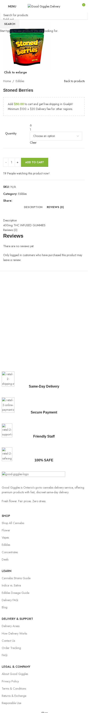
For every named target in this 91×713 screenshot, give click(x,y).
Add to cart (34, 162)
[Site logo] (44, 6)
